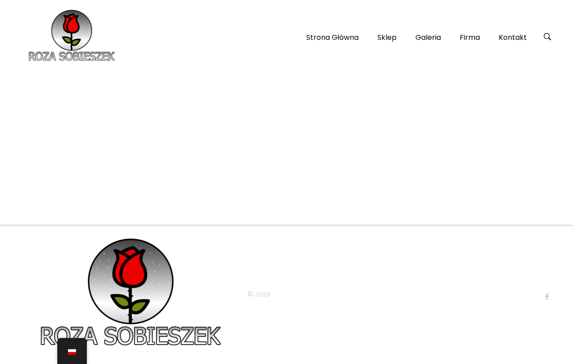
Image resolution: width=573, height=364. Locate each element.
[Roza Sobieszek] (70, 36)
